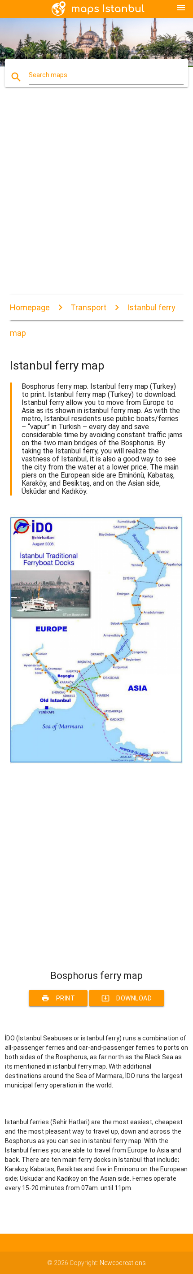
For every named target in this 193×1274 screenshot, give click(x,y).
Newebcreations (123, 1262)
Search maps (48, 74)
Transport (88, 307)
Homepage (30, 307)
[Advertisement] (96, 198)
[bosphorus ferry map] (97, 761)
